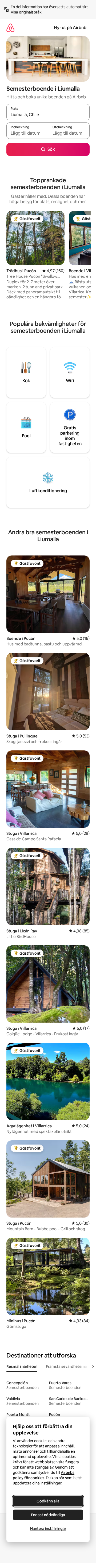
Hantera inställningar (48, 1528)
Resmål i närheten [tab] (21, 1366)
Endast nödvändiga (48, 1514)
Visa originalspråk (26, 12)
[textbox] (27, 133)
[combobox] (48, 114)
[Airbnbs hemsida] (10, 27)
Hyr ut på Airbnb (70, 27)
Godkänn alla (48, 1501)
